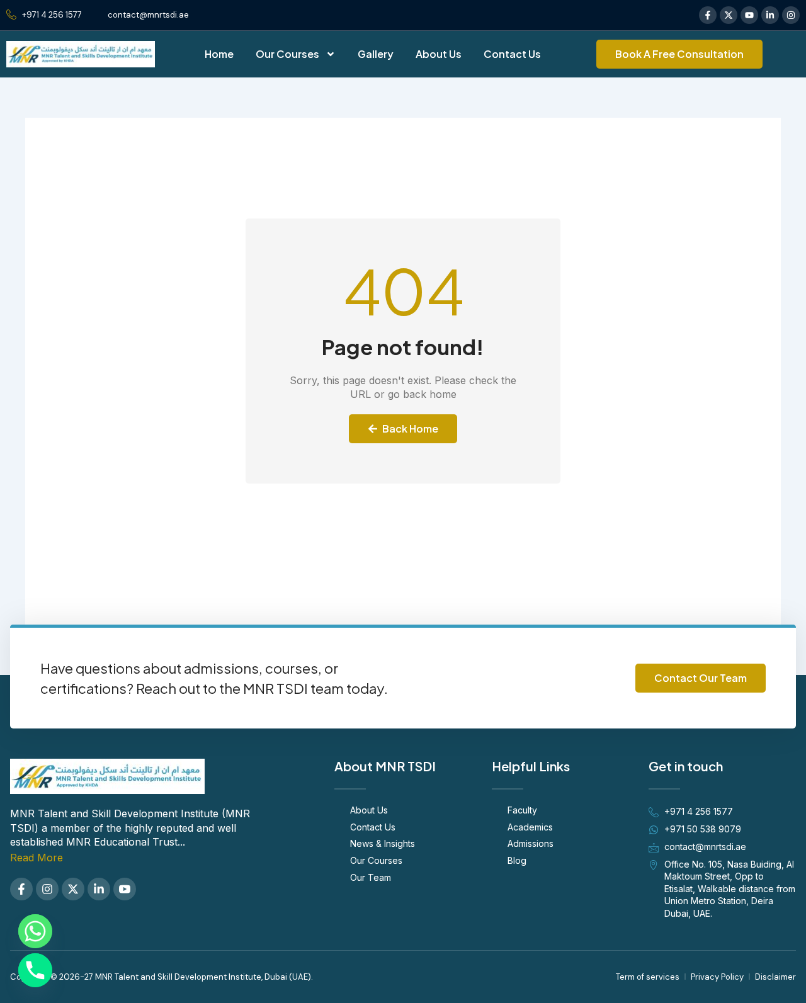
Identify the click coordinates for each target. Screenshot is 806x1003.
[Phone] (35, 970)
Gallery (376, 53)
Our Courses (287, 53)
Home (219, 53)
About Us (439, 53)
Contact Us (512, 53)
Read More (36, 857)
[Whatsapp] (35, 931)
